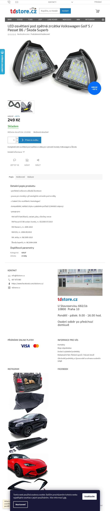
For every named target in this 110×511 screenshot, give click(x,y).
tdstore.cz (16, 287)
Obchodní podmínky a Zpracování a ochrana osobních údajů (79, 359)
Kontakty (52, 2)
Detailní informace (15, 152)
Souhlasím (89, 496)
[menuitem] (9, 19)
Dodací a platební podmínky (69, 351)
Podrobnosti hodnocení (40, 34)
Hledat (65, 11)
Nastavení (20, 504)
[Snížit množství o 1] (17, 141)
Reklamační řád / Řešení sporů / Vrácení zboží (76, 355)
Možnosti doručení (41, 132)
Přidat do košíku (31, 140)
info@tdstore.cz (18, 275)
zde (64, 497)
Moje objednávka (64, 348)
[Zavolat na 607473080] (12, 2)
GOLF (23, 252)
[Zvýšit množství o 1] (17, 138)
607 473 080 (16, 279)
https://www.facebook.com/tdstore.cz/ (27, 283)
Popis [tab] (11, 177)
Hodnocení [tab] (20, 177)
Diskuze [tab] (31, 177)
